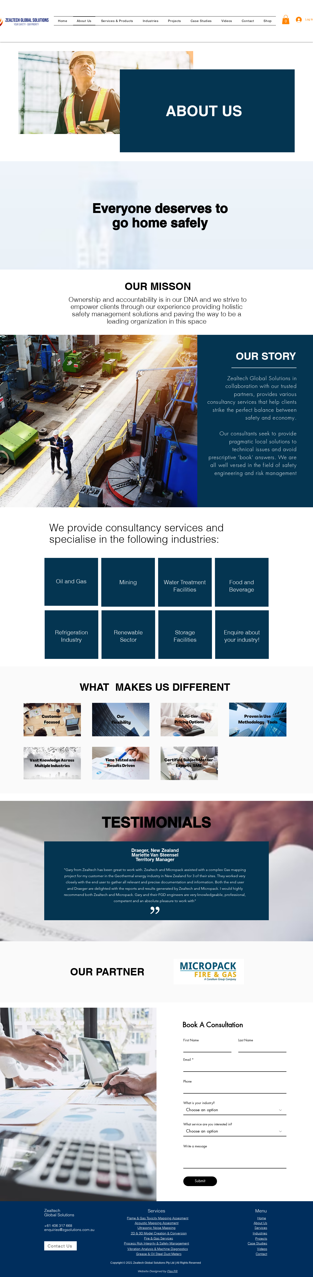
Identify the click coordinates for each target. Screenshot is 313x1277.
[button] (150, 20)
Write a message (195, 1146)
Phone (187, 1081)
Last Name (245, 1040)
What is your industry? (199, 1103)
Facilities (184, 589)
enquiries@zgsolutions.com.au (69, 1229)
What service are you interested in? (207, 1124)
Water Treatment (185, 582)
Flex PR (172, 1271)
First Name (191, 1040)
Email (187, 1059)
